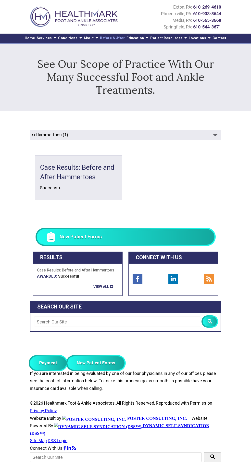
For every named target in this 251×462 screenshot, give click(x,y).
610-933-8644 (207, 13)
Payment (48, 362)
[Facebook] (137, 279)
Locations (198, 38)
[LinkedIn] (173, 279)
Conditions (68, 38)
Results (51, 257)
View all (101, 286)
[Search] (210, 321)
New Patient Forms (96, 362)
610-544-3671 (207, 26)
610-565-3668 (207, 20)
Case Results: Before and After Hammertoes (75, 273)
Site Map (38, 440)
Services (45, 38)
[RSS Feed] (209, 279)
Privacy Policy (43, 410)
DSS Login (57, 440)
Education (135, 38)
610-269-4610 (207, 7)
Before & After (112, 38)
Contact (219, 38)
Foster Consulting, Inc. (156, 418)
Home (30, 38)
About (89, 38)
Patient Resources (166, 38)
